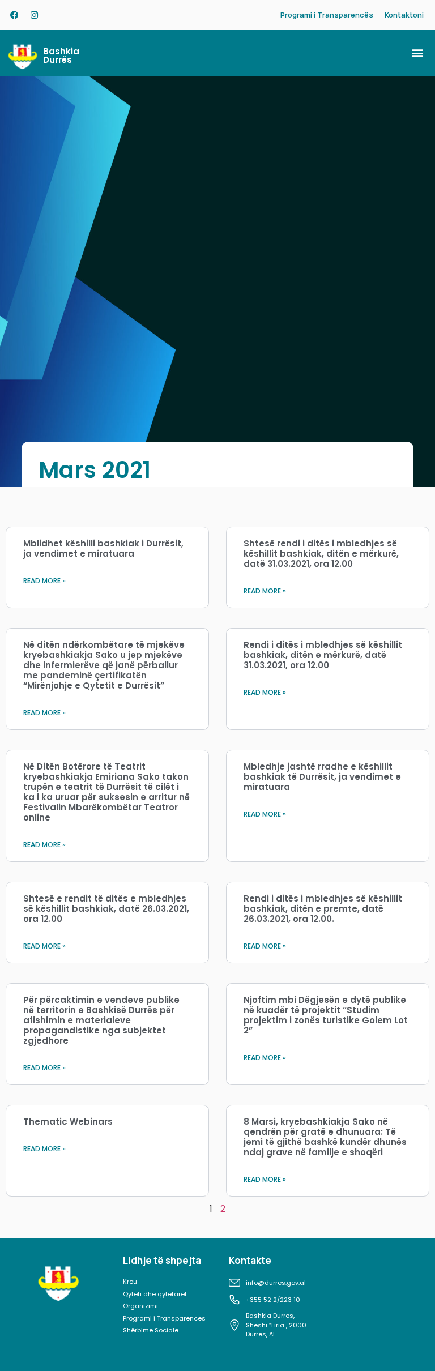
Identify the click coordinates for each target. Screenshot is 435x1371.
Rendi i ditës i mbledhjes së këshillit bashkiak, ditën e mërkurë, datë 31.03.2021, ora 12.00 (323, 655)
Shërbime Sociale (150, 1330)
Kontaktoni (404, 15)
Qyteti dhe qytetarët (155, 1294)
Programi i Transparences (164, 1318)
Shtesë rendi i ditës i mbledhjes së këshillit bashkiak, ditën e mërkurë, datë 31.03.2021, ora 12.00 (321, 553)
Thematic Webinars (68, 1121)
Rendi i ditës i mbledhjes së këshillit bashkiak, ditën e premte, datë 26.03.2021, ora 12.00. (323, 908)
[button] (417, 53)
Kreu (130, 1281)
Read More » (44, 581)
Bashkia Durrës (61, 55)
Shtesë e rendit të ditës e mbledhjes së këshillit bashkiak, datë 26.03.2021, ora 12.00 (106, 908)
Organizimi (140, 1305)
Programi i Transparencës (326, 15)
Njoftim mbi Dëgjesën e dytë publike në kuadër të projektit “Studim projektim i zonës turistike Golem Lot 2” (326, 1015)
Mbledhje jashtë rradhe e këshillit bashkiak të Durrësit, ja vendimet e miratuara (322, 777)
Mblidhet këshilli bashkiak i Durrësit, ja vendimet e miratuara (103, 548)
